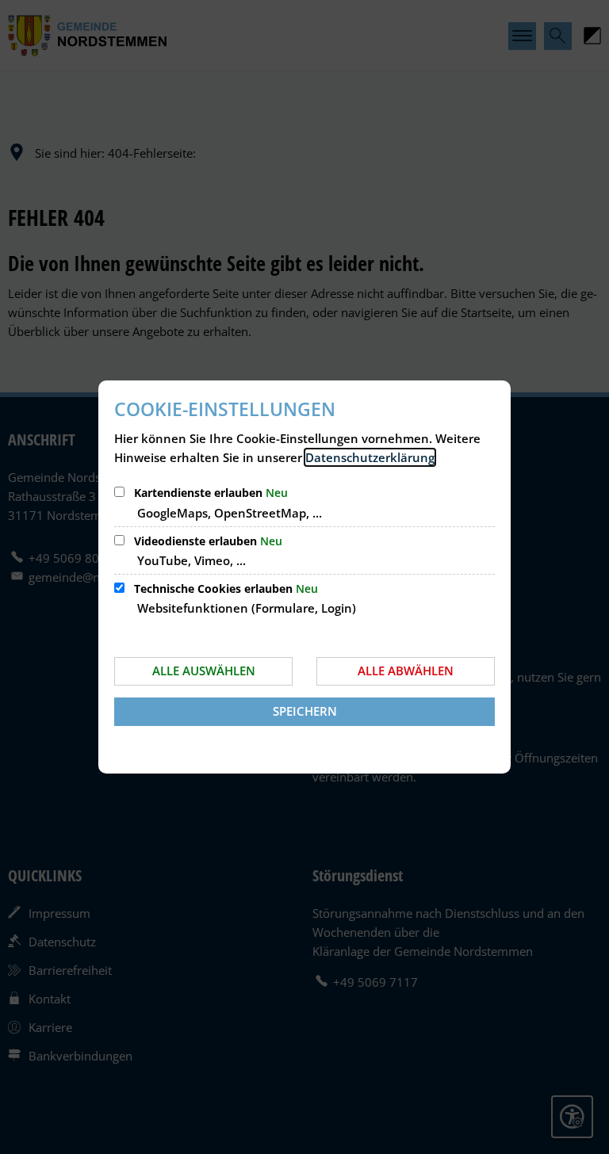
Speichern (305, 711)
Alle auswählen (203, 670)
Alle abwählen (406, 670)
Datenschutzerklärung (370, 457)
